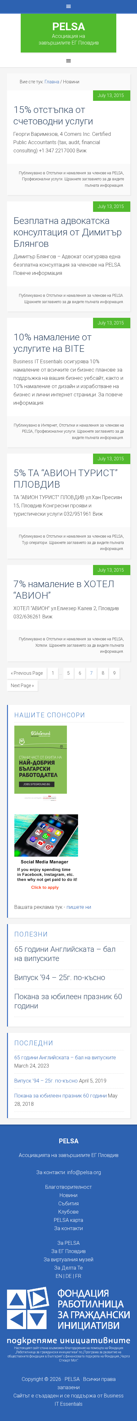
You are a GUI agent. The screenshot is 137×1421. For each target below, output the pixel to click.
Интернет (49, 425)
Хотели (41, 645)
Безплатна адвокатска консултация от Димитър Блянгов (67, 232)
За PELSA (68, 1243)
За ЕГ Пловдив (68, 1251)
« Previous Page (27, 673)
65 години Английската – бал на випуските (65, 1058)
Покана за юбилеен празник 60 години (60, 1096)
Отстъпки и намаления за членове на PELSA (84, 173)
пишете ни (79, 907)
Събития (68, 1204)
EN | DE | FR (68, 1276)
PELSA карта (68, 1220)
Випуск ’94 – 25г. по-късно (59, 977)
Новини (68, 1195)
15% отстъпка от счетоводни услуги (53, 115)
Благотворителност (68, 1187)
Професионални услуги (42, 179)
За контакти (68, 1228)
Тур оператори (34, 542)
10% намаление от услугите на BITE (52, 342)
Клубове (68, 1212)
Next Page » (22, 685)
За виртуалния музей (68, 1260)
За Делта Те (68, 1268)
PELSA (68, 26)
